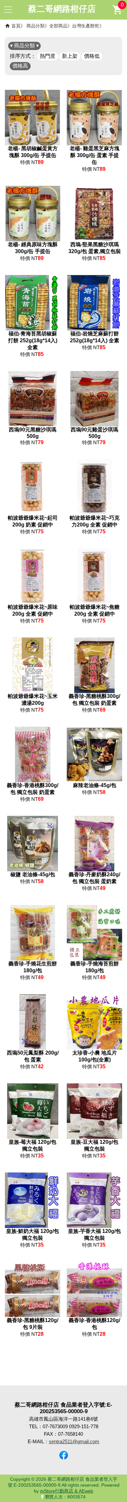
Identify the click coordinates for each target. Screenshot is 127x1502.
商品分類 (35, 25)
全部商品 (58, 25)
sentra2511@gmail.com (74, 1441)
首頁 (16, 25)
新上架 (70, 56)
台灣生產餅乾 (85, 25)
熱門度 (47, 56)
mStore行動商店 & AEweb (66, 1491)
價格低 (92, 56)
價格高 (20, 66)
